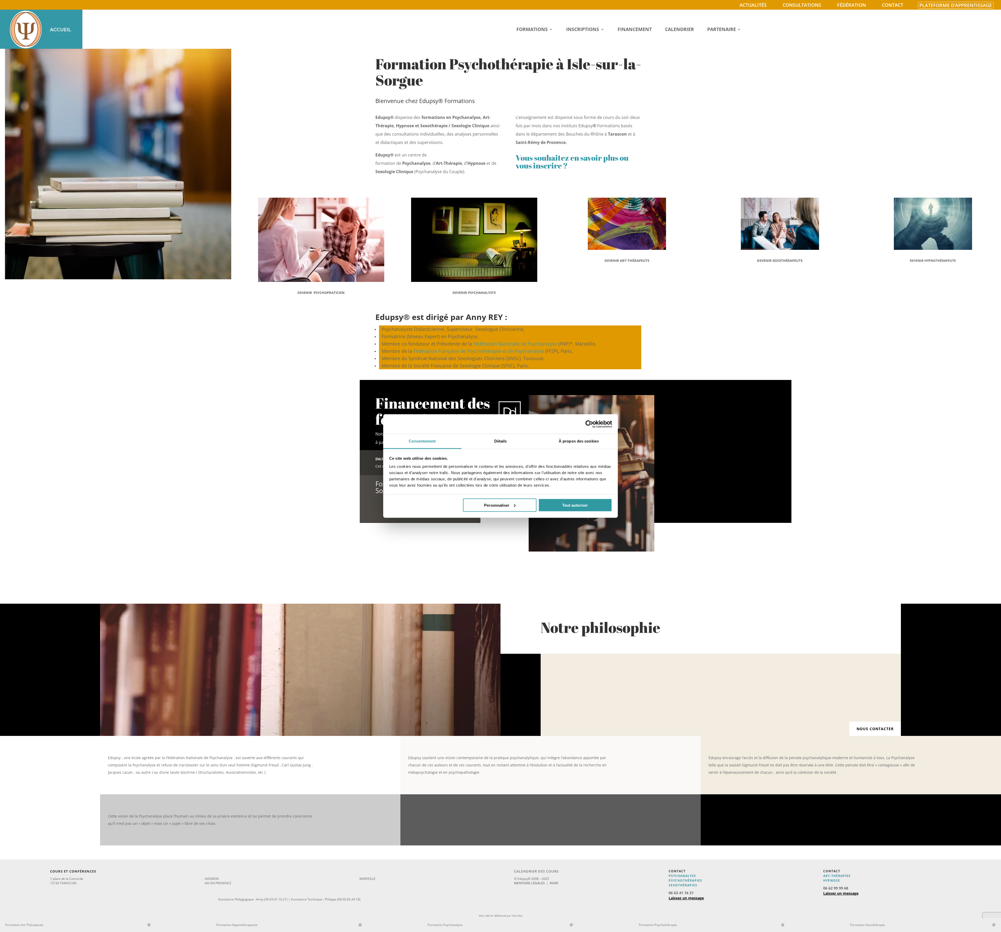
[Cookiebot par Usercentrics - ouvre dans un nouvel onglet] (589, 424)
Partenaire (721, 29)
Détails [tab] (500, 441)
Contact (892, 5)
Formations (532, 29)
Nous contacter (875, 728)
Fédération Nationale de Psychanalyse (515, 344)
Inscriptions (582, 29)
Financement (635, 29)
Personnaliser (496, 505)
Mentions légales (529, 883)
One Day (517, 915)
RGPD (554, 883)
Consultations (802, 5)
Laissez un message (686, 897)
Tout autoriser (575, 505)
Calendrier (679, 29)
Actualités (753, 5)
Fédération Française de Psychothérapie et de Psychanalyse (478, 351)
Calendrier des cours (536, 871)
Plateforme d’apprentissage (955, 5)
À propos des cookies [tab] (579, 441)
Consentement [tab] (422, 441)
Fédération (851, 5)
